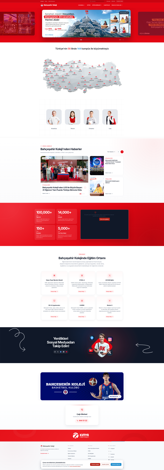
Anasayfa (42, 1)
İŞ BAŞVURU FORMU (120, 1)
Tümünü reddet (95, 464)
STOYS (113, 1)
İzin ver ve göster (104, 219)
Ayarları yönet (105, 464)
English (109, 1)
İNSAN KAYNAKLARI (116, 5)
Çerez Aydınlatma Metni (75, 466)
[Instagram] (55, 352)
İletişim (46, 1)
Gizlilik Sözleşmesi (51, 1)
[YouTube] (66, 352)
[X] (58, 352)
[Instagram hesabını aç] (111, 338)
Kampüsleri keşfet (43, 453)
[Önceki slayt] (34, 23)
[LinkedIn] (63, 352)
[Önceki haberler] (118, 151)
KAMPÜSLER (107, 5)
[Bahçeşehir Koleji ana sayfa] (48, 5)
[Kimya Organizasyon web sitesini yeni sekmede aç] (82, 435)
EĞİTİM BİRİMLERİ (96, 5)
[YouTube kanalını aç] (91, 351)
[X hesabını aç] (110, 353)
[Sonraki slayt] (130, 23)
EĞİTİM (88, 5)
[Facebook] (60, 352)
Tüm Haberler (110, 151)
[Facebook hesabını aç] (92, 337)
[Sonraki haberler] (122, 151)
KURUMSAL (81, 5)
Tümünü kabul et (116, 464)
